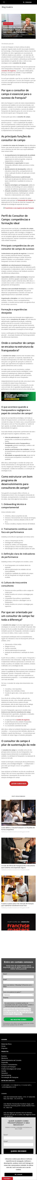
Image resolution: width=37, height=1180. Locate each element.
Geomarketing (6, 1075)
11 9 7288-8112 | (16, 1085)
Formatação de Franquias (9, 1077)
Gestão (3, 1071)
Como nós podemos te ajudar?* (12, 992)
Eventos (4, 1056)
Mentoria (4, 1058)
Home (3, 1046)
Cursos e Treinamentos (9, 1065)
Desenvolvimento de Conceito (11, 1060)
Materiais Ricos (6, 1044)
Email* (5, 979)
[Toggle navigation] (3, 2)
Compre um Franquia (8, 1067)
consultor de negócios (8, 71)
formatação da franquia (25, 200)
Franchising (8, 23)
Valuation (4, 1073)
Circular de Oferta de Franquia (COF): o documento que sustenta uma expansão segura (18, 867)
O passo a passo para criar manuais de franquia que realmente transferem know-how (17, 905)
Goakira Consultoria (17, 34)
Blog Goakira (7, 7)
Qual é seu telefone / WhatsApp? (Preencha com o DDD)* (17, 985)
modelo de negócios (22, 720)
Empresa (5, 997)
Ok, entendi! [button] (18, 1174)
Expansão (4, 1062)
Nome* (5, 974)
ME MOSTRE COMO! (18, 1019)
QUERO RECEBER (18, 1151)
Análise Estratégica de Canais (11, 1069)
